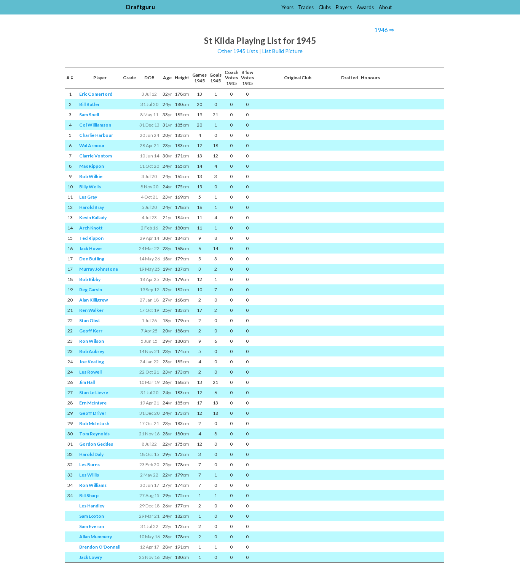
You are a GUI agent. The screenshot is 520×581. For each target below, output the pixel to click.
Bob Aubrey (91, 351)
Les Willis (89, 475)
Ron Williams (93, 485)
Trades (306, 7)
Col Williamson (95, 125)
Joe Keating (91, 361)
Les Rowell (90, 372)
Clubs (325, 7)
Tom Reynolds (94, 434)
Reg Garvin (90, 289)
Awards (365, 7)
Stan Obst (89, 320)
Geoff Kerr (90, 331)
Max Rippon (91, 166)
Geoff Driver (92, 413)
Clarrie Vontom (95, 156)
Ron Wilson (91, 341)
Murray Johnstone (98, 269)
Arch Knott (91, 228)
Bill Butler (89, 104)
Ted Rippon (91, 238)
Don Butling (91, 259)
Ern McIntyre (93, 403)
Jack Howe (90, 248)
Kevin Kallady (93, 217)
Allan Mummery (95, 536)
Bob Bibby (89, 279)
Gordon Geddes (96, 444)
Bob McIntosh (94, 423)
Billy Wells (90, 186)
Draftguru (140, 6)
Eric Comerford (95, 94)
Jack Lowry (90, 557)
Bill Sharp (89, 495)
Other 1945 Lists (237, 51)
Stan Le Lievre (93, 392)
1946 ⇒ (384, 29)
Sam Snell (89, 114)
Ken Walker (91, 310)
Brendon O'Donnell (99, 547)
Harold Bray (91, 207)
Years (287, 7)
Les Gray (88, 197)
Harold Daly (91, 454)
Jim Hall (87, 382)
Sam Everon (91, 526)
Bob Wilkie (90, 176)
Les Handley (91, 506)
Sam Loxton (91, 516)
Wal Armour (92, 145)
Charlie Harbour (96, 135)
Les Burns (89, 464)
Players (344, 7)
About (385, 7)
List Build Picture (282, 51)
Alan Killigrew (93, 300)
